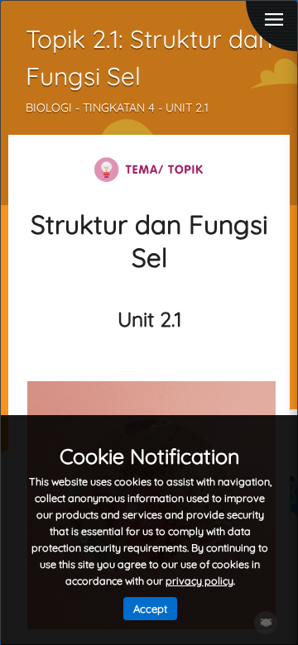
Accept (150, 608)
